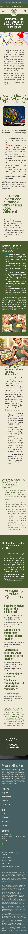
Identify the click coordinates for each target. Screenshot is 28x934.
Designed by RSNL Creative (10, 866)
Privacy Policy (13, 744)
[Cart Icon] (25, 11)
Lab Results (6, 825)
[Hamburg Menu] (3, 11)
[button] (1, 2)
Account (5, 818)
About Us (5, 801)
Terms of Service (7, 860)
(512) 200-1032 (6, 834)
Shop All (5, 793)
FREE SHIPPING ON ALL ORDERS (14, 2)
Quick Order (6, 797)
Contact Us (6, 804)
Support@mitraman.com (10, 841)
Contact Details (14, 748)
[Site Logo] (14, 11)
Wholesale (5, 822)
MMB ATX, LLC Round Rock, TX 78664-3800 (14, 837)
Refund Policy (13, 746)
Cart (3, 814)
